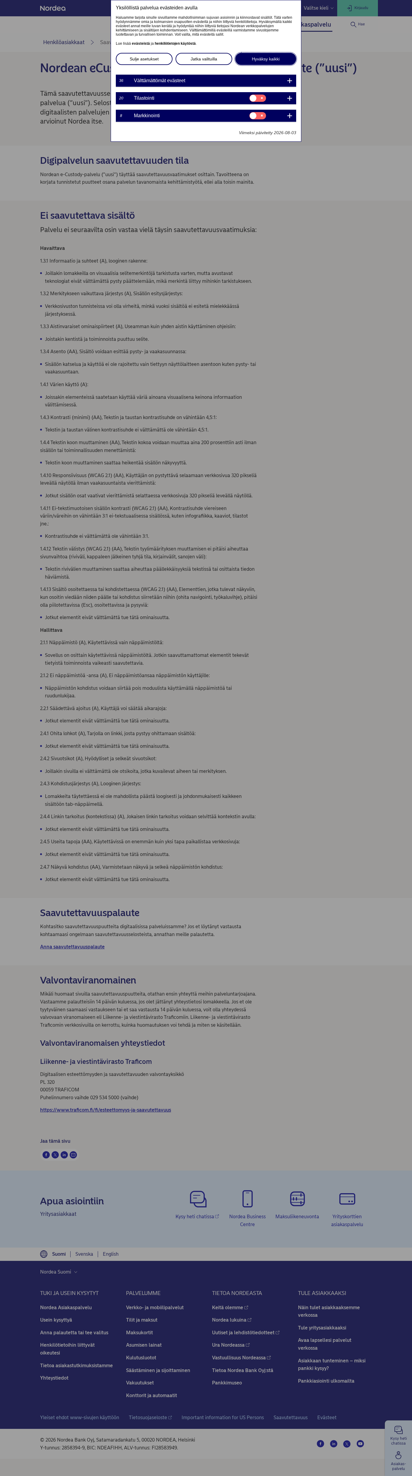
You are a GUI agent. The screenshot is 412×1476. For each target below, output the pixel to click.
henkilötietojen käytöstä (175, 43)
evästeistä (141, 43)
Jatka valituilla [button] (204, 59)
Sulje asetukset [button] (144, 59)
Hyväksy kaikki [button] (266, 59)
